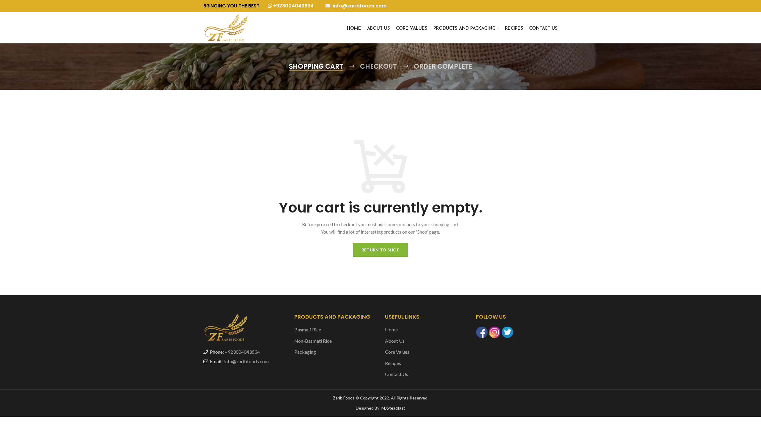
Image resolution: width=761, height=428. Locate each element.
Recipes (393, 363)
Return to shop (380, 249)
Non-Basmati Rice (313, 341)
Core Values (397, 352)
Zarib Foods (344, 397)
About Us (395, 341)
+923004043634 (293, 5)
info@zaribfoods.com (358, 5)
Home (391, 329)
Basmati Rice (307, 329)
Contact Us (396, 374)
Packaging (305, 352)
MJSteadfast (393, 407)
